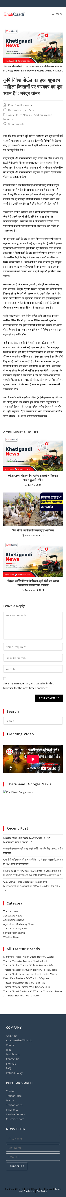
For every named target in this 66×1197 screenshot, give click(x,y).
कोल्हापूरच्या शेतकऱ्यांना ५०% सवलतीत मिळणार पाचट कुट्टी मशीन (33, 478)
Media (10, 1100)
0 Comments (16, 124)
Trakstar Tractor (14, 995)
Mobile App (13, 1054)
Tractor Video (14, 1105)
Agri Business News (13, 919)
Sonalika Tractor (22, 961)
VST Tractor (36, 987)
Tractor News (10, 911)
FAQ (8, 1068)
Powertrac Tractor (23, 982)
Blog (8, 1049)
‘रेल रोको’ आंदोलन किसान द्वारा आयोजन (33, 530)
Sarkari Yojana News (14, 932)
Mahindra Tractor (12, 956)
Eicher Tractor (20, 965)
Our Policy (42, 1191)
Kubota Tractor (38, 965)
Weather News (11, 937)
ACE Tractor (36, 991)
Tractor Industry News (15, 928)
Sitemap (11, 1063)
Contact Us (12, 1059)
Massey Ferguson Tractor (27, 969)
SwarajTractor (20, 987)
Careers (11, 1045)
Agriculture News (19, 115)
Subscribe (17, 1166)
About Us (11, 1035)
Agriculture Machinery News (18, 924)
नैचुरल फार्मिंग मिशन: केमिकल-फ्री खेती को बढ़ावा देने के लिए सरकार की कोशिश (33, 583)
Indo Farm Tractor (23, 974)
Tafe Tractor (32, 978)
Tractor (10, 1091)
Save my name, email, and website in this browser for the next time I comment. (28, 686)
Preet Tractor (42, 974)
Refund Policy (14, 1073)
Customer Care (15, 1119)
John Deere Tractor (34, 956)
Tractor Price (14, 1096)
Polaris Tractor (33, 995)
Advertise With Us (19, 1040)
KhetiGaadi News (19, 105)
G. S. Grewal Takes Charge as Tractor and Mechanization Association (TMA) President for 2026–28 (32, 886)
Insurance (12, 1109)
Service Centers (15, 1114)
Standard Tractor (53, 991)
